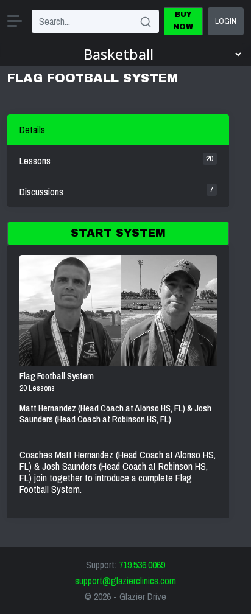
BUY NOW (183, 20)
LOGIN (225, 20)
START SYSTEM (118, 233)
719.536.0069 (142, 564)
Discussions (116, 191)
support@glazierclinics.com (125, 580)
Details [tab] (32, 129)
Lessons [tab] (116, 160)
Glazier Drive (142, 596)
